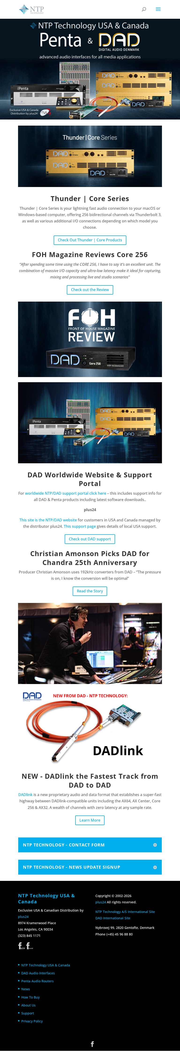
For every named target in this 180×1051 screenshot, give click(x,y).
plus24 (23, 916)
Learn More (89, 820)
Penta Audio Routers (37, 981)
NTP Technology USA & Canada (45, 965)
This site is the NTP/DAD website (48, 520)
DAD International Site (112, 918)
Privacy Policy (32, 1021)
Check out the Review (90, 289)
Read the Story (90, 591)
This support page (80, 526)
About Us (28, 1005)
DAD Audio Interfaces (38, 973)
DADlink (25, 794)
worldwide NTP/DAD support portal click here (65, 493)
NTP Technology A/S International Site (125, 911)
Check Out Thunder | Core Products (90, 240)
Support (27, 1013)
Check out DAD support (90, 539)
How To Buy (30, 997)
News (25, 989)
